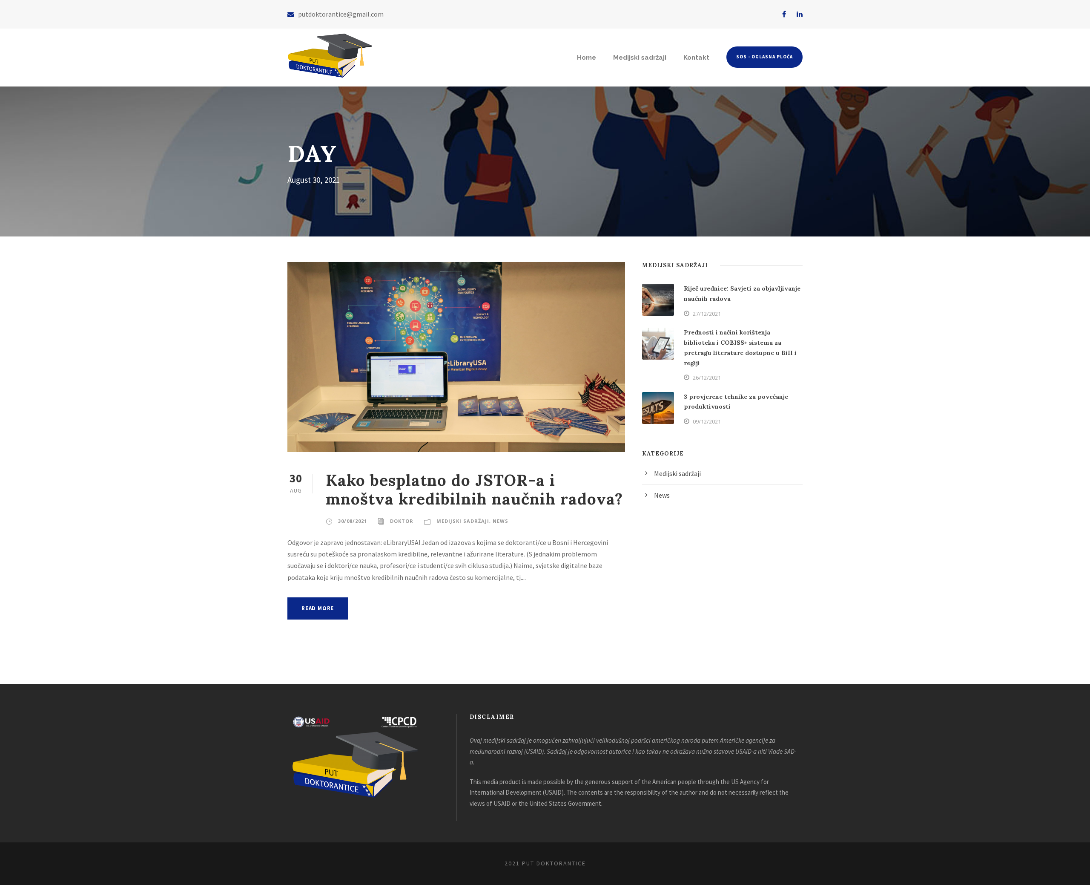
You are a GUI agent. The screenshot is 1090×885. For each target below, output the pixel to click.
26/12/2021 (707, 377)
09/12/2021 (707, 421)
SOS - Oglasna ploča (764, 57)
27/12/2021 (707, 313)
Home (586, 57)
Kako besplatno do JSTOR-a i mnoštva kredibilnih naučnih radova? (474, 489)
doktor (401, 521)
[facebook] (784, 14)
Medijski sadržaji (639, 57)
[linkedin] (800, 14)
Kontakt (696, 57)
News (500, 521)
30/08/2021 (352, 521)
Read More (317, 608)
